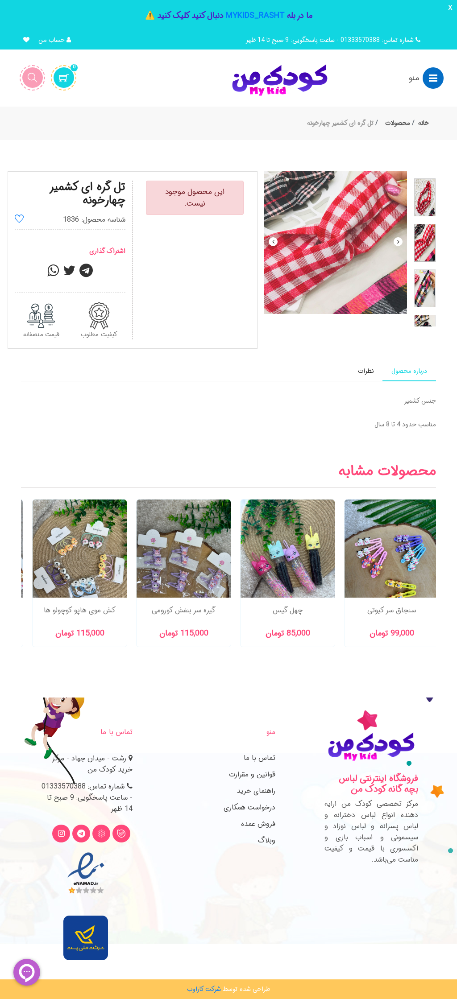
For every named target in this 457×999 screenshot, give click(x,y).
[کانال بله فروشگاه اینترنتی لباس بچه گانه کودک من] (121, 833)
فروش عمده (258, 824)
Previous (273, 241)
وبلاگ (266, 840)
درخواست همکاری (249, 807)
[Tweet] (69, 273)
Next (398, 241)
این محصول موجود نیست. (194, 198)
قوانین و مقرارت (252, 774)
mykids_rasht (255, 15)
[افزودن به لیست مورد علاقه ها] (19, 220)
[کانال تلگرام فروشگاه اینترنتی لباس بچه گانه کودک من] (81, 833)
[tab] (409, 371)
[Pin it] (86, 273)
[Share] (53, 273)
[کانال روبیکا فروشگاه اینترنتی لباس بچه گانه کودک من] (101, 833)
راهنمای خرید (256, 791)
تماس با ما (259, 758)
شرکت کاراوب (204, 989)
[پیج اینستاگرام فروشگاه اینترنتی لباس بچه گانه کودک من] (61, 833)
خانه (423, 123)
